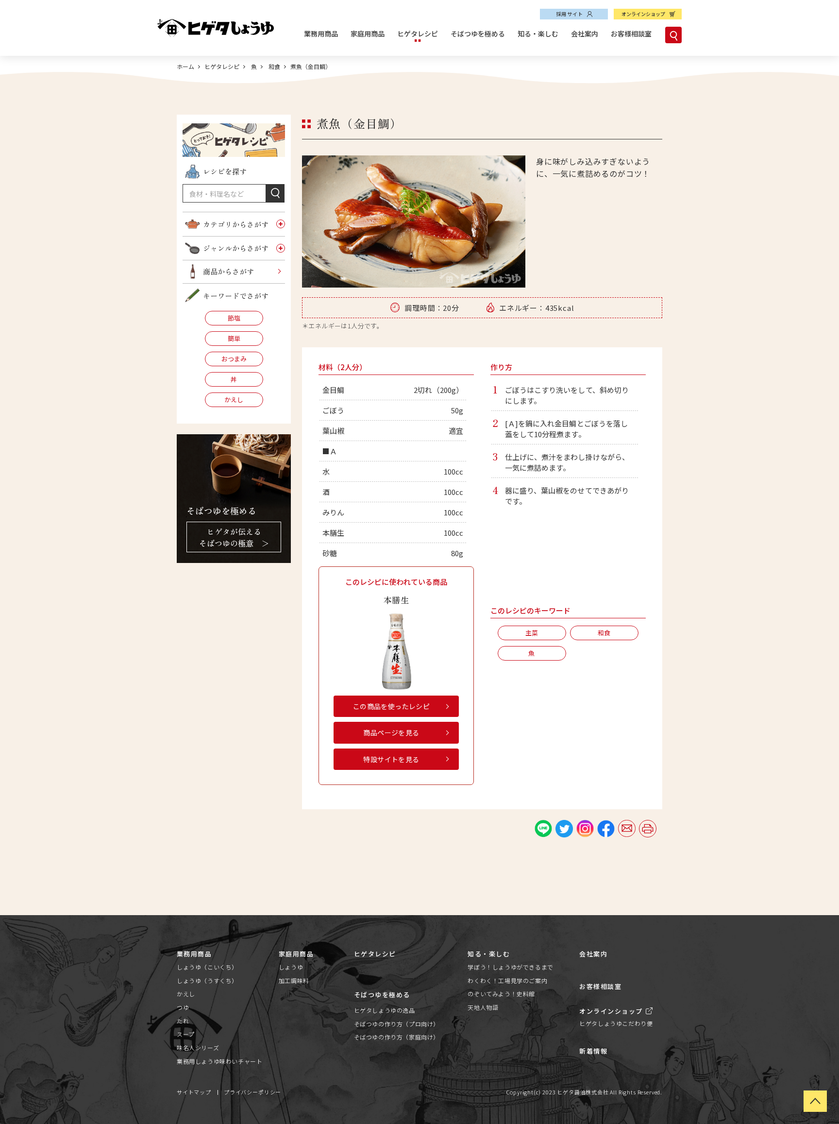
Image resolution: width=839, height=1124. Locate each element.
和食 (273, 66)
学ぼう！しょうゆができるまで (510, 967)
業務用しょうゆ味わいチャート (219, 1061)
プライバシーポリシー (252, 1092)
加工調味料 (294, 980)
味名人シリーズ (198, 1047)
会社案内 (584, 33)
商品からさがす (228, 271)
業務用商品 (321, 33)
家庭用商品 (368, 33)
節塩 (234, 318)
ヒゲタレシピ (417, 33)
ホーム (185, 66)
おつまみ (234, 358)
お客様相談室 (631, 33)
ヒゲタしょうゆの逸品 (384, 1010)
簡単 (234, 338)
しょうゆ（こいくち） (207, 967)
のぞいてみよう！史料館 (501, 993)
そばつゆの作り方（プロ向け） (396, 1024)
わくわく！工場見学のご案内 (507, 980)
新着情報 (593, 1051)
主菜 (531, 632)
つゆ (183, 1007)
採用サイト (569, 13)
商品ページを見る (391, 732)
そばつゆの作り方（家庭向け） (396, 1037)
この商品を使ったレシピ (391, 706)
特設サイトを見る (391, 759)
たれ (183, 1021)
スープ (186, 1034)
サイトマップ (194, 1092)
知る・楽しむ (538, 33)
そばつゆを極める (478, 33)
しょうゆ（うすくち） (207, 980)
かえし (233, 399)
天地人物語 (483, 1007)
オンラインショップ (643, 13)
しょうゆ (291, 967)
